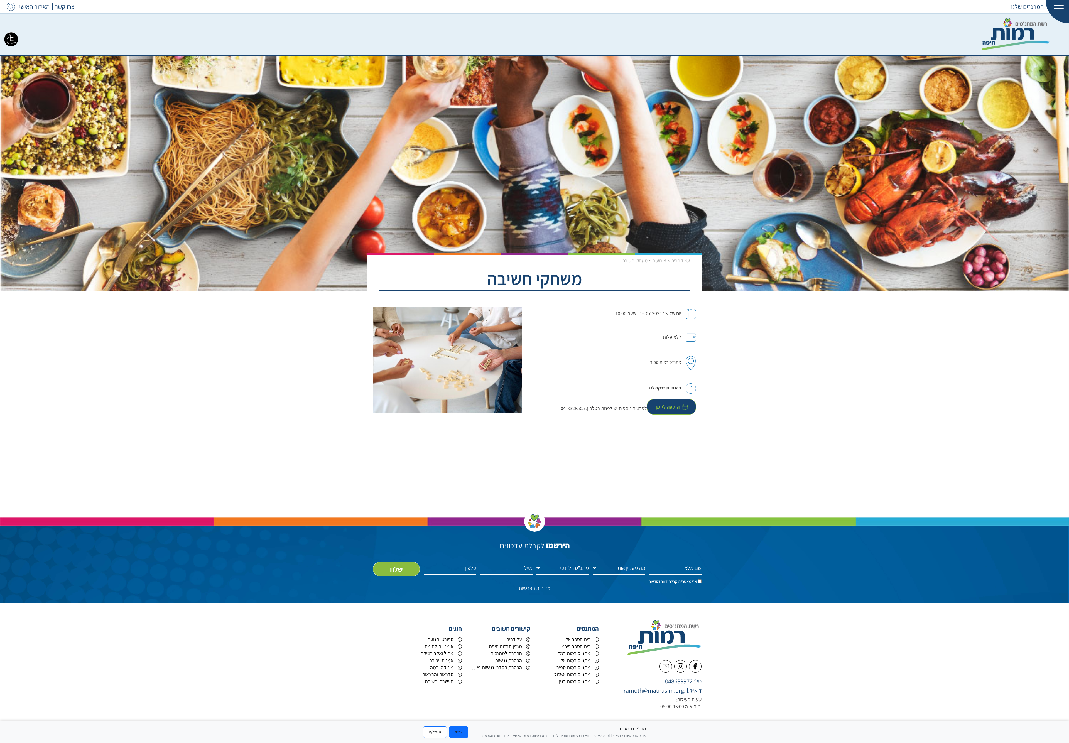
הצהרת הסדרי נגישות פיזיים (496, 667)
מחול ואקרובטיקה (437, 653)
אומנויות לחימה (439, 646)
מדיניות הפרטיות (534, 588)
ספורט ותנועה (440, 639)
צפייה (458, 731)
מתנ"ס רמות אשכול (572, 674)
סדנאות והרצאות (437, 674)
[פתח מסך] (11, 39)
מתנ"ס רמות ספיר (573, 667)
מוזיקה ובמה (441, 667)
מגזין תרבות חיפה (505, 646)
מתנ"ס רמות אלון (574, 660)
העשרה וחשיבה (439, 681)
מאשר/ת (435, 731)
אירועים (659, 261)
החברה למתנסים (506, 653)
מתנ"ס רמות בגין (574, 681)
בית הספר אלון (576, 639)
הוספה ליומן (668, 407)
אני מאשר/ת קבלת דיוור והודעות (672, 581)
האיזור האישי (34, 7)
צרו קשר (65, 7)
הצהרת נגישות (508, 660)
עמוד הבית (680, 261)
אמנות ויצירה (441, 660)
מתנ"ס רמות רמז (574, 653)
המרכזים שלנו (1027, 7)
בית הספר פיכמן (575, 646)
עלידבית (514, 639)
